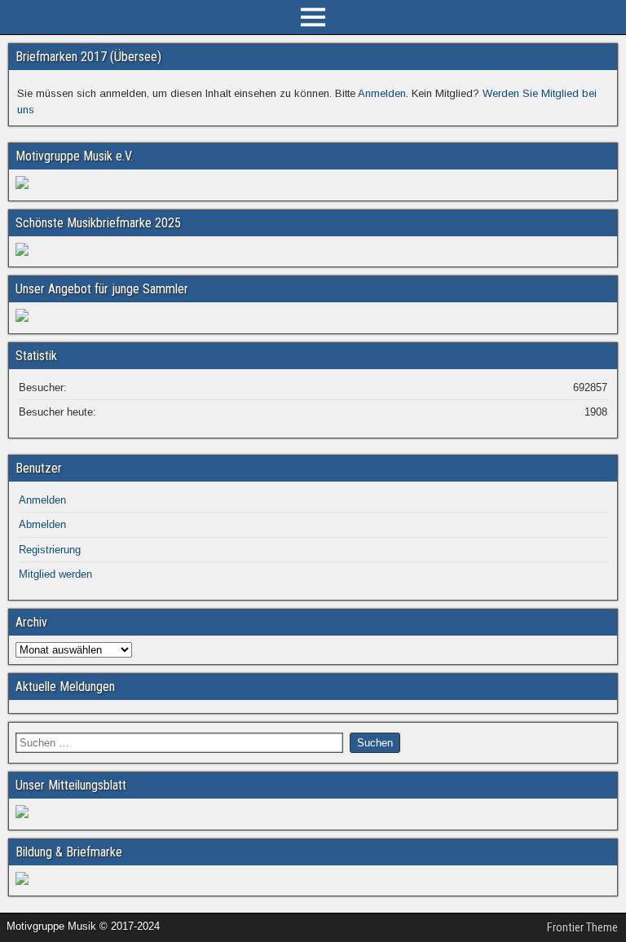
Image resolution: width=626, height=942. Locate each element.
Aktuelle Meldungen (65, 686)
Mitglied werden (55, 574)
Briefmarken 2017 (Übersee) (88, 56)
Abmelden (42, 524)
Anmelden (382, 93)
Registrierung (50, 550)
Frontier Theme (582, 927)
